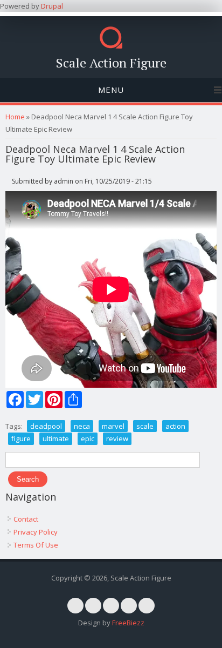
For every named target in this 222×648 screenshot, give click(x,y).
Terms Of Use (35, 545)
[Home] (111, 46)
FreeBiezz (128, 622)
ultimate (56, 438)
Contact (25, 519)
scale (145, 426)
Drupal (52, 6)
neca (82, 426)
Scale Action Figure (111, 62)
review (117, 438)
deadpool (46, 426)
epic (87, 438)
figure (21, 438)
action (175, 426)
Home (15, 117)
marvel (113, 426)
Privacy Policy (35, 532)
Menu (111, 89)
